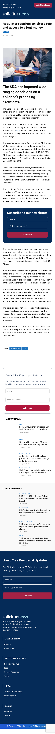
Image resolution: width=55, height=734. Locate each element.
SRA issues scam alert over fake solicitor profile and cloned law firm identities (35, 540)
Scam (21, 535)
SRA (18, 130)
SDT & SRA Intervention (27, 521)
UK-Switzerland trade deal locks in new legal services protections (34, 511)
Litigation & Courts (25, 453)
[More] (33, 40)
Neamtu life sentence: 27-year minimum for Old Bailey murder (33, 443)
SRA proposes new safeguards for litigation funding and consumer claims (34, 526)
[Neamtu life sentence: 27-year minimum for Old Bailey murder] (10, 444)
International (23, 507)
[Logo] (16, 14)
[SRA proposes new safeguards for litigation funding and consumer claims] (10, 526)
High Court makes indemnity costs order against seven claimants (35, 471)
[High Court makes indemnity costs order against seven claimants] (10, 472)
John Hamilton (15, 348)
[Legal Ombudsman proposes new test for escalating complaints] (10, 429)
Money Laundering (25, 493)
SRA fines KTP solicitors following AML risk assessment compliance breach (34, 498)
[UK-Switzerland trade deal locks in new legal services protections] (10, 512)
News (5, 31)
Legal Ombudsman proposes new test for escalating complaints (34, 428)
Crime (21, 439)
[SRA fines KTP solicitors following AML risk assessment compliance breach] (10, 498)
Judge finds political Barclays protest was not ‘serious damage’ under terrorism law (34, 458)
